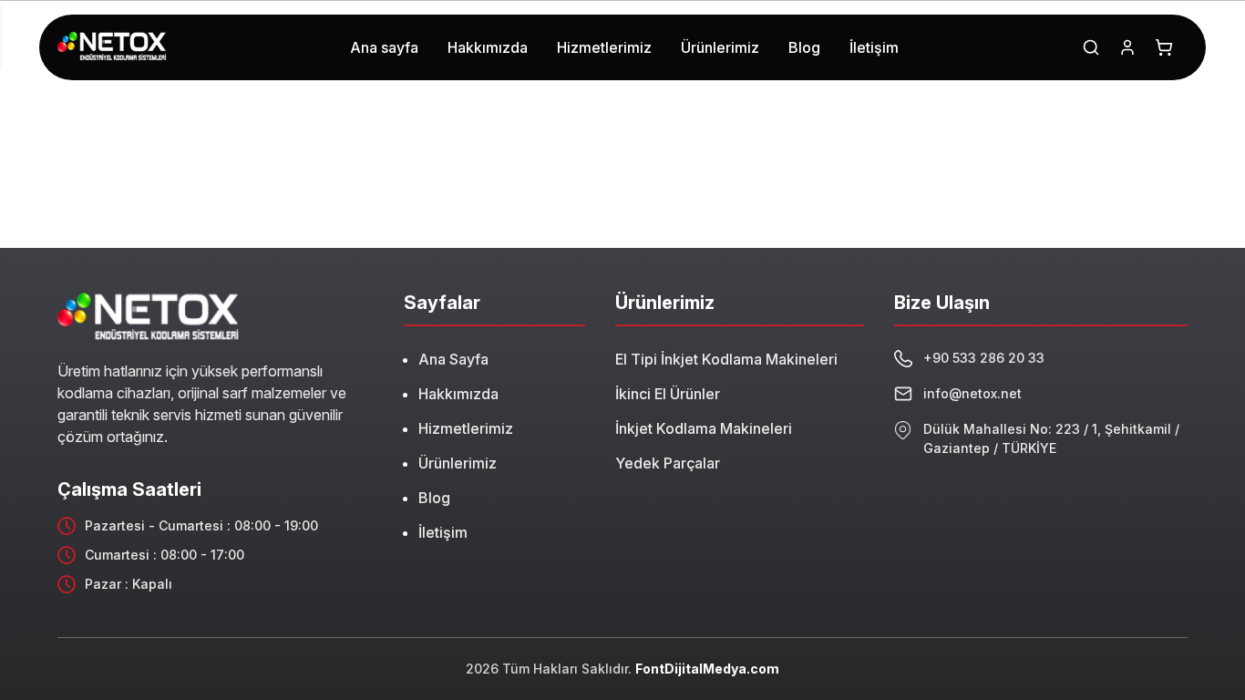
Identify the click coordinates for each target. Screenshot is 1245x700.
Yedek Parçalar (667, 463)
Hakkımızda (458, 394)
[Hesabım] (1127, 47)
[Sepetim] (1164, 47)
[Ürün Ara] (1091, 47)
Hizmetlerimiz (465, 428)
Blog (434, 498)
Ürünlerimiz (457, 463)
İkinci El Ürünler (667, 394)
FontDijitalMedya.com (707, 668)
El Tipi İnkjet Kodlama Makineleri (726, 359)
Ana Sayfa (453, 359)
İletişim (443, 532)
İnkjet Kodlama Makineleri (703, 428)
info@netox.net (972, 393)
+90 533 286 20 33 (983, 357)
